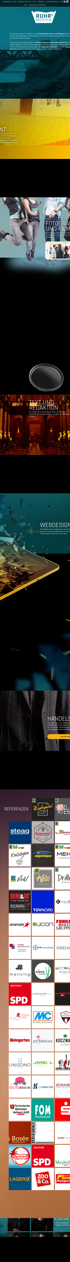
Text (34, 2)
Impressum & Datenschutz (37, 5)
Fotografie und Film (24, 2)
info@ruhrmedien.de (61, 1223)
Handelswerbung (52, 2)
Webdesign (40, 2)
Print (14, 2)
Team (25, 5)
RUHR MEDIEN (7, 2)
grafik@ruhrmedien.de (62, 1225)
